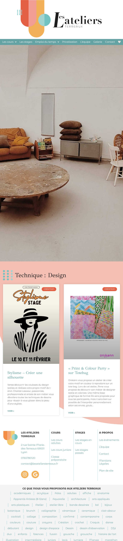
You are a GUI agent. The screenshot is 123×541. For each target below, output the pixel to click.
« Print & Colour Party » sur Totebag (89, 370)
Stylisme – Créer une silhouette (25, 375)
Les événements (109, 440)
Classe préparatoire (58, 458)
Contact (110, 41)
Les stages (26, 41)
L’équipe (85, 41)
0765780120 (28, 458)
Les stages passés (81, 451)
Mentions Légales (105, 462)
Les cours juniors (61, 450)
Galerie (97, 41)
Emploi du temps (45, 41)
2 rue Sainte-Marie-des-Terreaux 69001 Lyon (33, 449)
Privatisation (69, 41)
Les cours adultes (56, 441)
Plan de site (106, 470)
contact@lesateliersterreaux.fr (39, 463)
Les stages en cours (83, 441)
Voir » (11, 411)
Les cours (8, 41)
